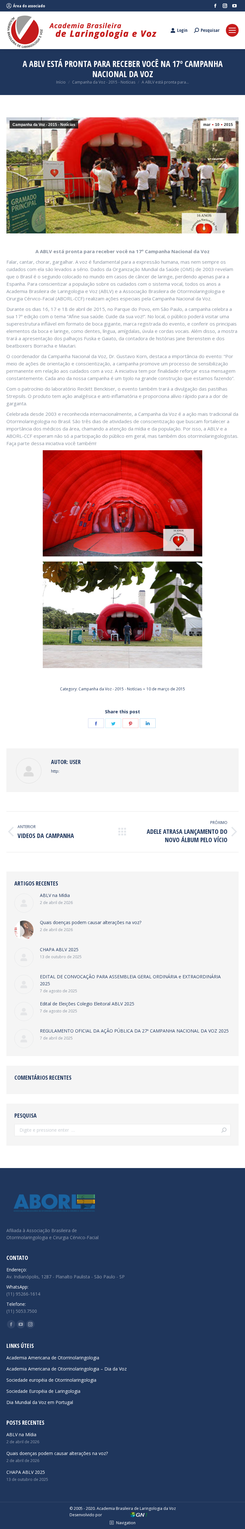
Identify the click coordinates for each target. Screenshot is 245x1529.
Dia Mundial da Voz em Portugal (39, 1402)
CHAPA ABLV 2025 (59, 949)
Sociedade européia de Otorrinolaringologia (51, 1380)
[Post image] (23, 903)
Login (182, 30)
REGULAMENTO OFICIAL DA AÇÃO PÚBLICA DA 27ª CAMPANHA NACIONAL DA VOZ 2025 (134, 1031)
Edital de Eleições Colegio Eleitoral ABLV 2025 (87, 1004)
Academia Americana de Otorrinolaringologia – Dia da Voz (66, 1369)
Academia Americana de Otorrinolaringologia (52, 1358)
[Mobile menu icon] (232, 30)
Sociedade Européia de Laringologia (43, 1391)
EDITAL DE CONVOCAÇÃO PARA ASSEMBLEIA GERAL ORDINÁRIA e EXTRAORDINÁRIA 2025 (130, 980)
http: (55, 771)
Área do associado (29, 6)
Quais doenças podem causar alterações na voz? (90, 922)
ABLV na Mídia (55, 895)
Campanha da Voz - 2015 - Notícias (43, 124)
